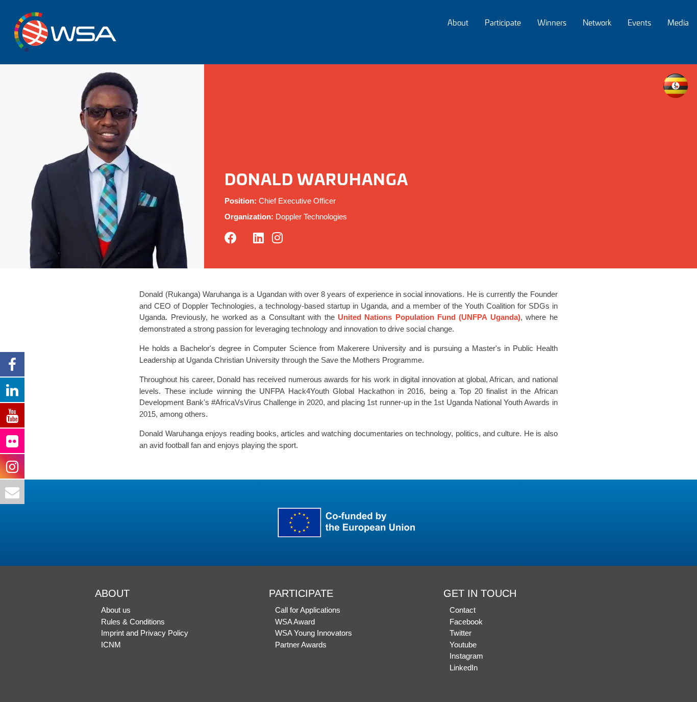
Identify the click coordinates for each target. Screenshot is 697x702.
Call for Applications (307, 610)
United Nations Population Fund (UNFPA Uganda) (429, 317)
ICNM (111, 644)
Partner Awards (301, 644)
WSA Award (295, 621)
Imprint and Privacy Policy (144, 633)
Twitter (460, 633)
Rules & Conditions (133, 621)
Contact (463, 610)
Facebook (466, 621)
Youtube (463, 644)
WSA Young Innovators (313, 633)
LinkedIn (464, 667)
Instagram (466, 655)
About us (116, 610)
